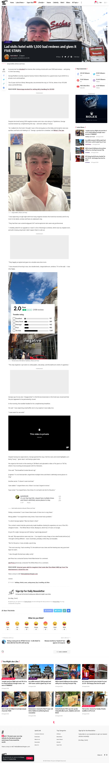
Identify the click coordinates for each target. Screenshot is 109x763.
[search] (97, 2)
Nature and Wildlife (88, 706)
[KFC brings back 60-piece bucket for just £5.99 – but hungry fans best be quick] (80, 158)
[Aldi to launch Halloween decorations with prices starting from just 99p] (80, 150)
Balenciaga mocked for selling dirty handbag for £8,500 (35, 89)
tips (37, 582)
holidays (17, 582)
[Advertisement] (39, 106)
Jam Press (11, 563)
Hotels (22, 582)
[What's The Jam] (4, 2)
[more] (81, 2)
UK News (8, 42)
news (25, 582)
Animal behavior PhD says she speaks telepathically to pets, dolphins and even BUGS (67, 711)
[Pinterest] (83, 80)
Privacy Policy (56, 601)
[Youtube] (83, 87)
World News (88, 144)
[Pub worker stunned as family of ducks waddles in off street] (94, 699)
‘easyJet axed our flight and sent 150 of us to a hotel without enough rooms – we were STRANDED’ (96, 132)
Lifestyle (58, 706)
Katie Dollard (14, 55)
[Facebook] (83, 74)
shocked (22, 69)
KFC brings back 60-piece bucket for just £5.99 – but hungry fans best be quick (95, 158)
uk (45, 582)
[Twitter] (99, 74)
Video (48, 582)
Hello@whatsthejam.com (29, 574)
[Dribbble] (99, 87)
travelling (41, 582)
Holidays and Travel (90, 136)
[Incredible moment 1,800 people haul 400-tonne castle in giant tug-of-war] (80, 142)
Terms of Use (12, 759)
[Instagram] (99, 80)
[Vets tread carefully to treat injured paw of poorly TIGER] (14, 699)
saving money (31, 582)
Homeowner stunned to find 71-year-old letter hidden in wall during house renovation (41, 711)
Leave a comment (63, 651)
